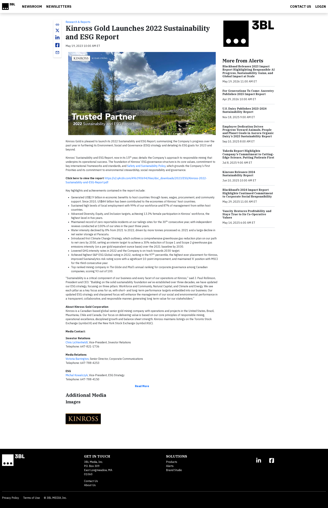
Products (171, 462)
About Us (90, 485)
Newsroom (32, 6)
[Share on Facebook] (57, 45)
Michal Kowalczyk (77, 375)
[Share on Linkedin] (57, 37)
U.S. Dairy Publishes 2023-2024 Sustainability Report (244, 110)
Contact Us (91, 481)
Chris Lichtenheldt (77, 342)
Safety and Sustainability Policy (146, 166)
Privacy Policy (10, 497)
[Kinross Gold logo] (83, 419)
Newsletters (58, 6)
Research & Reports (78, 22)
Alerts (170, 466)
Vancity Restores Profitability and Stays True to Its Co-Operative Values (246, 214)
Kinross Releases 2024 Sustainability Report (238, 173)
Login (320, 6)
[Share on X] (57, 30)
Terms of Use (31, 497)
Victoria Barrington (77, 358)
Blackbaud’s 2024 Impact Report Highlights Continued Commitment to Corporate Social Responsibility (247, 193)
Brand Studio (174, 470)
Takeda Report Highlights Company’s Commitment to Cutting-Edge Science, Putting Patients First (248, 154)
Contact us (300, 6)
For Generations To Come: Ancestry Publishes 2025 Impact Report (248, 92)
